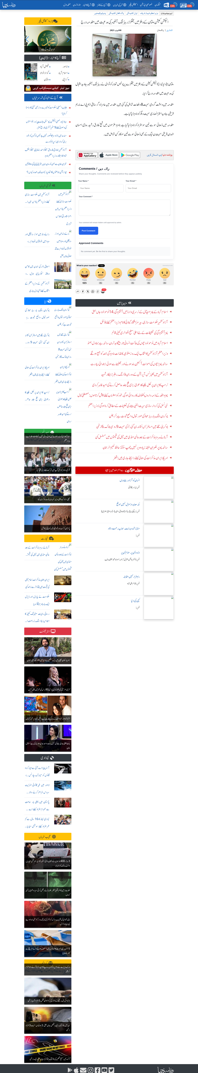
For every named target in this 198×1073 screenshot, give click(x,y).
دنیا (46, 301)
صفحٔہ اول (67, 4)
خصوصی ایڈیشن (146, 4)
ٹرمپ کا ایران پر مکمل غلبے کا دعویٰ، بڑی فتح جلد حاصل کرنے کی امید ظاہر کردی (37, 399)
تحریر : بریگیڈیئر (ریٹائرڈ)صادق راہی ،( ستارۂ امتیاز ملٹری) (120, 511)
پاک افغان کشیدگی (116, 13)
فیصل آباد (44, 66)
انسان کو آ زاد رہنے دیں (130, 480)
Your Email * (131, 181)
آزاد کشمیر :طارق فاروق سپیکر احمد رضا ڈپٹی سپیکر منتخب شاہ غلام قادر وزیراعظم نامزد (46, 152)
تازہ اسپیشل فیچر (45, 21)
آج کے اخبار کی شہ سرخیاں (45, 98)
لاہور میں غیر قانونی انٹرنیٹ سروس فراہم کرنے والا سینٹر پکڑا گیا (37, 792)
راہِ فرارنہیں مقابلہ (131, 576)
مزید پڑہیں (122, 303)
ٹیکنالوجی (45, 758)
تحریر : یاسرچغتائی (134, 487)
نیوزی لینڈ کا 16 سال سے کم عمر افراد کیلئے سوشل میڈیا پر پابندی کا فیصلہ (37, 826)
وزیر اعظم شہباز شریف (149, 13)
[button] (27, 39)
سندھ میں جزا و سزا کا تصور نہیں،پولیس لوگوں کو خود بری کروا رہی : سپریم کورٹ (46, 138)
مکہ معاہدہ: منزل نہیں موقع (128, 504)
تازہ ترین (77, 4)
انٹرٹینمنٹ (44, 631)
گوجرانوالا (44, 73)
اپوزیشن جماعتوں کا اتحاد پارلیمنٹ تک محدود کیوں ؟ (47, 172)
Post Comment (88, 231)
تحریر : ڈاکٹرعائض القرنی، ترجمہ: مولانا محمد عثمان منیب (122, 559)
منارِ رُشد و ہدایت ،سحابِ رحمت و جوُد (124, 528)
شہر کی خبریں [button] (118, 5)
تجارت (44, 538)
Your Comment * (86, 197)
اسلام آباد (62, 73)
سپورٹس (44, 433)
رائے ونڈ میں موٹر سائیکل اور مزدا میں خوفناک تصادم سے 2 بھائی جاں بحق (37, 241)
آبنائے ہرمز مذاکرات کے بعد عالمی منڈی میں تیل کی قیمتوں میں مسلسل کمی (37, 555)
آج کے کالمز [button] (102, 5)
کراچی (64, 79)
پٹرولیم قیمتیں (100, 13)
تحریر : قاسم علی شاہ (133, 583)
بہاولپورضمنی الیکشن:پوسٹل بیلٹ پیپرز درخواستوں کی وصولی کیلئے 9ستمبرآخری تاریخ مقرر (46, 124)
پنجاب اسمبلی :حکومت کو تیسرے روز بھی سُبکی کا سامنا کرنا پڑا (46, 110)
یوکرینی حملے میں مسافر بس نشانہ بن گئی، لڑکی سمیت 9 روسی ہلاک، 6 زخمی (37, 342)
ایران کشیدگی (131, 13)
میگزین (158, 4)
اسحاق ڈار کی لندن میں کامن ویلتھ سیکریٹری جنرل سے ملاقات (37, 274)
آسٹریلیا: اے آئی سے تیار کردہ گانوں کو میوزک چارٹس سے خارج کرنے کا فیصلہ (37, 775)
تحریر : (138, 535)
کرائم (44, 963)
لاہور (65, 66)
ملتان (46, 79)
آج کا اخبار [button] (87, 5)
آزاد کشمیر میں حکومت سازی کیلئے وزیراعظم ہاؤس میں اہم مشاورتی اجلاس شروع (37, 202)
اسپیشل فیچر (133, 4)
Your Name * (83, 181)
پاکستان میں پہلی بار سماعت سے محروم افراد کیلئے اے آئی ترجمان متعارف (37, 809)
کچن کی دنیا (135, 601)
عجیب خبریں (45, 837)
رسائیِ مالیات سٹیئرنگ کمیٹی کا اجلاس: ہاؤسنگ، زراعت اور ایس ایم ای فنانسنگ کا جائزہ (37, 621)
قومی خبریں (45, 186)
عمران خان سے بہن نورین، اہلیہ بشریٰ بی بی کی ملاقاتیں (46, 164)
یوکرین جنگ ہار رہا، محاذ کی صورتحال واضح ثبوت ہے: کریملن (37, 317)
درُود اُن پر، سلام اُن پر (130, 552)
